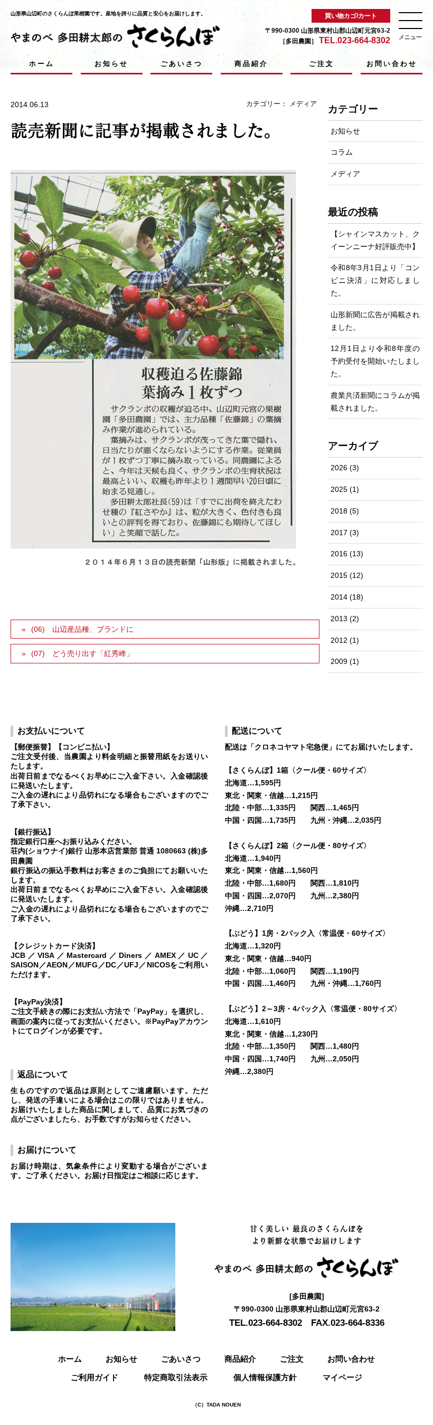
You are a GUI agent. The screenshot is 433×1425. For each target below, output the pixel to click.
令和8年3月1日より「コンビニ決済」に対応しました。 (375, 280)
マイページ (342, 1377)
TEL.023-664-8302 (354, 40)
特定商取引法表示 (176, 1377)
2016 (339, 553)
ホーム (41, 64)
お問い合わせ (391, 64)
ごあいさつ (182, 64)
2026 (339, 467)
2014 (339, 597)
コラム (342, 152)
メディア (303, 104)
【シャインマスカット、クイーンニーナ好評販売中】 (375, 240)
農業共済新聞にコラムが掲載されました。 (375, 401)
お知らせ (111, 64)
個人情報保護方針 (265, 1377)
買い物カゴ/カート (351, 16)
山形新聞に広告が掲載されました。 (375, 320)
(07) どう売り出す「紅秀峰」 (82, 653)
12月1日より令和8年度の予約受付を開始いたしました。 (375, 361)
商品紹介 (251, 64)
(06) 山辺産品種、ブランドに (82, 629)
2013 (339, 618)
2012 (339, 640)
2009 (339, 661)
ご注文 (321, 64)
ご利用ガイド (94, 1377)
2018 (339, 511)
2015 (339, 575)
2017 (339, 532)
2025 (339, 489)
